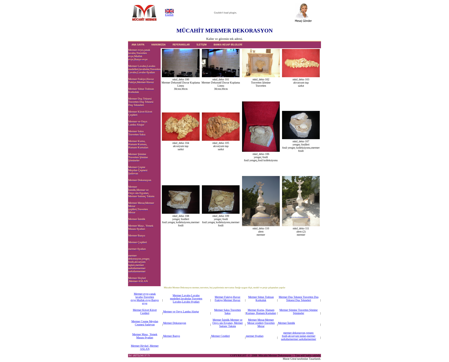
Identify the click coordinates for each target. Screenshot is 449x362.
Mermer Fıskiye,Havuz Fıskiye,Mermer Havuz (227, 298)
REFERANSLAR (181, 44)
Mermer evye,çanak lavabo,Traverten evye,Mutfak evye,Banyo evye (145, 298)
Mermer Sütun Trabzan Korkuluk (261, 298)
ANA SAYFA (138, 44)
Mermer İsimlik (286, 322)
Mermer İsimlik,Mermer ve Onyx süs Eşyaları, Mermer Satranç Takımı (227, 323)
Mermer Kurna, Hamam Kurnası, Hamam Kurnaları (261, 311)
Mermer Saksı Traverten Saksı (227, 311)
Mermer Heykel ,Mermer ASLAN (145, 347)
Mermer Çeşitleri (220, 335)
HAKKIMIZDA (158, 44)
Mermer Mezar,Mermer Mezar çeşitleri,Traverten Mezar (261, 323)
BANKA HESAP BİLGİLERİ (228, 44)
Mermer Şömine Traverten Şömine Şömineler (298, 311)
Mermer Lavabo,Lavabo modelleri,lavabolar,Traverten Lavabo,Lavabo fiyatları (186, 298)
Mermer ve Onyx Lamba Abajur (181, 311)
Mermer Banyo (171, 335)
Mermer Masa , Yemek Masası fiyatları (144, 336)
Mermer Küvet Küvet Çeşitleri (145, 311)
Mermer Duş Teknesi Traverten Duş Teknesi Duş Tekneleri (299, 298)
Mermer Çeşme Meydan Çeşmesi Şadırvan (144, 323)
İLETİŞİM (202, 44)
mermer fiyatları (254, 335)
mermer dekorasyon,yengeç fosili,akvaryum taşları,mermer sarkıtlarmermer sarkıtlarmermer (298, 336)
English (169, 14)
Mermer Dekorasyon (174, 322)
